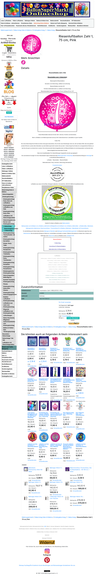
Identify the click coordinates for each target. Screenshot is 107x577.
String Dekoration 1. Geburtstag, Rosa (44, 379)
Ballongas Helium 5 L (56, 468)
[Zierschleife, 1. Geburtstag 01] (33, 341)
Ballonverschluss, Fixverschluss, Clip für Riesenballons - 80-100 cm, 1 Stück (80, 469)
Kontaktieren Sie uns (69, 565)
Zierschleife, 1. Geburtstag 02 (42, 349)
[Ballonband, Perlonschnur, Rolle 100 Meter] (25, 469)
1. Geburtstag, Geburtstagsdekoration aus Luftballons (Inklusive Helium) (69, 380)
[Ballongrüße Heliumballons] (9, 66)
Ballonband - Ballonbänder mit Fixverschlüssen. (77, 228)
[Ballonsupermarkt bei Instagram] (47, 552)
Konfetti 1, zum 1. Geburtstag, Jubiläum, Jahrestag (81, 380)
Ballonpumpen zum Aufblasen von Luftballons (33, 226)
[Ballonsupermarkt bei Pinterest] (47, 560)
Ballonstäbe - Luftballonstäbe (79, 226)
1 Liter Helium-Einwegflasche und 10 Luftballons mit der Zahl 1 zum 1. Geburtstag (32, 415)
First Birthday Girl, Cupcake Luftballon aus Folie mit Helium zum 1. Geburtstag (56, 414)
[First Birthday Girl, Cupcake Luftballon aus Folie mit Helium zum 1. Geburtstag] (55, 406)
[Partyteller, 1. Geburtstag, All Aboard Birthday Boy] (81, 341)
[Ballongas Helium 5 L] (47, 469)
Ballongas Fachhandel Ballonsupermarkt (67, 231)
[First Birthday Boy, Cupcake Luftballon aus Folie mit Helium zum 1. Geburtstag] (44, 406)
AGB (45, 526)
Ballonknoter (37, 228)
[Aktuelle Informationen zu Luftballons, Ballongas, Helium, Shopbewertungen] (9, 98)
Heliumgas (89, 155)
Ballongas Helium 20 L (35, 496)
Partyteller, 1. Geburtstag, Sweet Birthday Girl (32, 380)
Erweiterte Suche (37, 565)
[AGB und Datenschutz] (9, 55)
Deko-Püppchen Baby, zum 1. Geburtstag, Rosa (68, 414)
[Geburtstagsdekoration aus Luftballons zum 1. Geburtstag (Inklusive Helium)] (55, 372)
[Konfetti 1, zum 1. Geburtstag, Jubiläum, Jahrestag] (81, 372)
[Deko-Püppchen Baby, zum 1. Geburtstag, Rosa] (68, 406)
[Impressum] (8, 40)
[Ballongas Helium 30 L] (67, 498)
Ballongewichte (29, 228)
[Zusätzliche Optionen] (9, 131)
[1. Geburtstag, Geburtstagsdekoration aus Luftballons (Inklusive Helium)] (68, 372)
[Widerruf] (47, 542)
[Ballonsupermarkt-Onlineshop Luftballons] (47, 9)
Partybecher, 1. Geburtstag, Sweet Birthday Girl (55, 349)
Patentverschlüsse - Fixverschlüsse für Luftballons (53, 228)
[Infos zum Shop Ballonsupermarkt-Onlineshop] (9, 35)
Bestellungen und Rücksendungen (53, 565)
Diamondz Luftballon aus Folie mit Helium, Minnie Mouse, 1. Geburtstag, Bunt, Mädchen (68, 446)
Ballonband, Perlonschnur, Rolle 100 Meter (35, 469)
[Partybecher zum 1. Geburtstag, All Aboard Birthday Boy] (68, 341)
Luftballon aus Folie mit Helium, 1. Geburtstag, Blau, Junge (44, 445)
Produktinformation (57, 165)
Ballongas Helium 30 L (76, 496)
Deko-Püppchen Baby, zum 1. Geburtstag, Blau (80, 414)
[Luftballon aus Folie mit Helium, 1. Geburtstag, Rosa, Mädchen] (55, 437)
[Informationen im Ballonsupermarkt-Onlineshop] (9, 57)
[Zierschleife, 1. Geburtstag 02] (44, 341)
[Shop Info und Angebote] (9, 96)
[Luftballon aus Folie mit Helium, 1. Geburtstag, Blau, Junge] (44, 437)
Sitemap (21, 565)
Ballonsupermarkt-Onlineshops (65, 155)
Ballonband (90, 226)
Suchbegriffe (28, 565)
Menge (61, 318)
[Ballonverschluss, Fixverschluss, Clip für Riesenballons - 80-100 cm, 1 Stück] (67, 469)
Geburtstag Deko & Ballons (23, 30)
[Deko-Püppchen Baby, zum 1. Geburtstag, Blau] (81, 406)
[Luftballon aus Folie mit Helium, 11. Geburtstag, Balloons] (81, 437)
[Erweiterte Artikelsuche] (8, 42)
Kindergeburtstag (39, 30)
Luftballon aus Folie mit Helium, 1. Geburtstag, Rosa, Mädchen (56, 445)
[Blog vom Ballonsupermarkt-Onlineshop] (9, 91)
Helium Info (51, 235)
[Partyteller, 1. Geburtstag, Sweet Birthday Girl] (33, 372)
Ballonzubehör (65, 223)
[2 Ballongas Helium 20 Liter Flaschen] (47, 498)
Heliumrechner (27, 233)
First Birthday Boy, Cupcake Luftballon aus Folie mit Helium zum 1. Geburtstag (44, 414)
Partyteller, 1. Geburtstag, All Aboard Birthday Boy (81, 349)
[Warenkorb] (9, 49)
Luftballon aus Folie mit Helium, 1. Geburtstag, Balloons (33, 445)
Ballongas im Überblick (49, 231)
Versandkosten (66, 316)
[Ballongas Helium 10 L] (47, 483)
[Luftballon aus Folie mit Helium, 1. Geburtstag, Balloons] (33, 437)
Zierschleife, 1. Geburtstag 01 (31, 349)
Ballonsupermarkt (6, 30)
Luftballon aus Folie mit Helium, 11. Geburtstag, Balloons (81, 445)
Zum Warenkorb (9, 116)
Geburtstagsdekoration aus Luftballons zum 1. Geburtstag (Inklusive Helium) (56, 380)
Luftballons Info (70, 235)
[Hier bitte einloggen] (9, 53)
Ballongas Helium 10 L (56, 482)
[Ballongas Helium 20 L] (25, 498)
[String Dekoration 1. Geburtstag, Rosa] (44, 372)
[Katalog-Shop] (8, 38)
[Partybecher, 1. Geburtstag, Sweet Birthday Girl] (55, 341)
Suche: (9, 107)
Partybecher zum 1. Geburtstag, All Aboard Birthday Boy (69, 349)
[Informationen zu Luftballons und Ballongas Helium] (9, 60)
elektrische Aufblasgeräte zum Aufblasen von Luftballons (58, 226)
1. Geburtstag (50, 30)
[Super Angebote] (9, 75)
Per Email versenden (65, 302)
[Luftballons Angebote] (9, 84)
